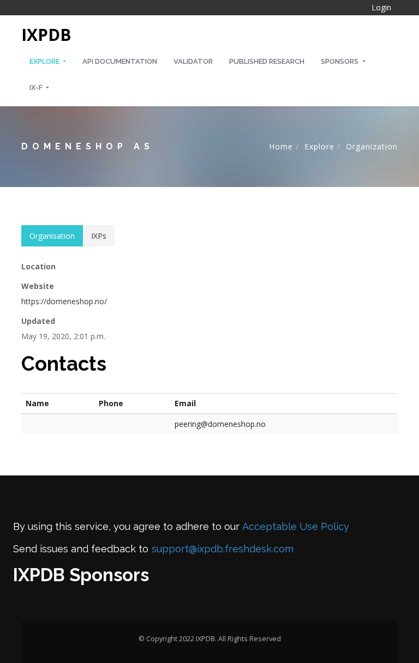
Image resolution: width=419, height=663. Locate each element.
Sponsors (340, 61)
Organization (372, 146)
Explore (45, 61)
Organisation (52, 236)
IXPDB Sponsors (81, 575)
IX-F (36, 87)
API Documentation (119, 61)
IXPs (98, 236)
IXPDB (46, 34)
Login (381, 7)
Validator (193, 61)
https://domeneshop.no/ (64, 301)
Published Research (266, 61)
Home (281, 146)
